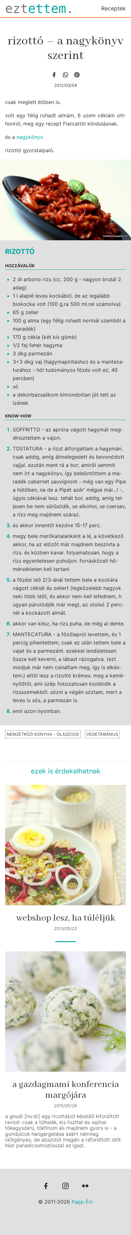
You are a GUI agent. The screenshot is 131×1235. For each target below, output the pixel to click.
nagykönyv (30, 137)
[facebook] (54, 75)
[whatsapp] (65, 75)
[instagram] (65, 1186)
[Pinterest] (77, 75)
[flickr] (85, 1186)
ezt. (39, 8)
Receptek (113, 8)
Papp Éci (82, 1202)
